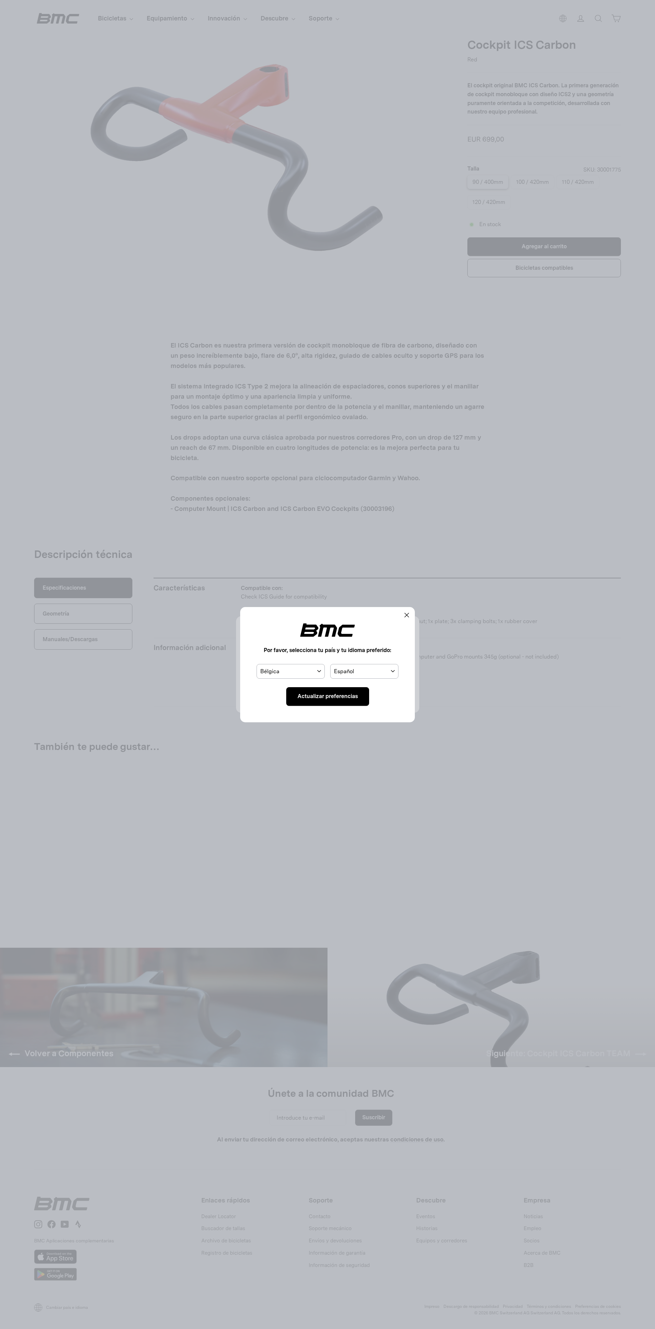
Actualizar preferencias (327, 696)
